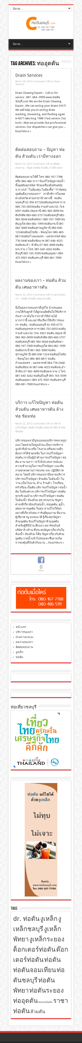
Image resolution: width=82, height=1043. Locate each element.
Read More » (23, 131)
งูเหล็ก (19, 652)
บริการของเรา (24, 632)
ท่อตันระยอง (46, 990)
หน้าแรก (21, 627)
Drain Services (28, 75)
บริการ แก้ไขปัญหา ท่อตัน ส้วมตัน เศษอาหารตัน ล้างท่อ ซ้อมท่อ (39, 409)
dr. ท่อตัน (26, 918)
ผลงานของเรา (24, 642)
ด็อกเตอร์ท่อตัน (34, 949)
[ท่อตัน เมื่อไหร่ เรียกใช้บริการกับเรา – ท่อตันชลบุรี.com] (41, 28)
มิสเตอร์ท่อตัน (45, 1002)
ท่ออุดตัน (25, 1000)
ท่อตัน (19, 657)
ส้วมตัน (37, 1011)
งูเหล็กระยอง (46, 939)
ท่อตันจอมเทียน (34, 970)
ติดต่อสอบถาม (24, 647)
